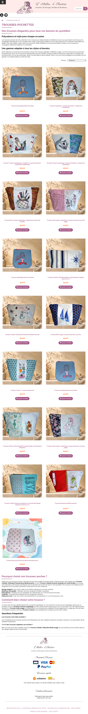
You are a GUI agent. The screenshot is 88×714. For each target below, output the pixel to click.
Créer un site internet (39, 711)
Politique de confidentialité (59, 708)
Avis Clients (53, 711)
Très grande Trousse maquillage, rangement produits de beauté (22, 220)
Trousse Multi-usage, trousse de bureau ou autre (65, 334)
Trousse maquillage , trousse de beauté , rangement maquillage (65, 106)
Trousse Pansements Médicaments (66, 503)
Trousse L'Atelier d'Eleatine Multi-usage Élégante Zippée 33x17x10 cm (66, 278)
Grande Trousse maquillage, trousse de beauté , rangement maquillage (66, 163)
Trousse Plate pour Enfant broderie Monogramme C (22, 560)
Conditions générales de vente (34, 708)
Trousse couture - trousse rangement (22, 390)
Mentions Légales (14, 708)
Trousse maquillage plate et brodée (22, 106)
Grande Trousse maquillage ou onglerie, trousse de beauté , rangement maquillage (22, 163)
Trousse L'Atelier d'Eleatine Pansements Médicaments (22, 334)
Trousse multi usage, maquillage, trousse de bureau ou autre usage (66, 220)
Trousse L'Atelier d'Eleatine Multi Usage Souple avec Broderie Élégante (22, 446)
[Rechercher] (85, 8)
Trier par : (64, 60)
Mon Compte (75, 708)
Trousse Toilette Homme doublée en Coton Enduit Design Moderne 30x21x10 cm (22, 504)
